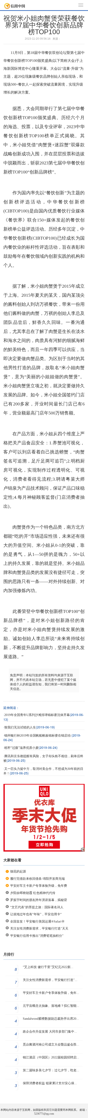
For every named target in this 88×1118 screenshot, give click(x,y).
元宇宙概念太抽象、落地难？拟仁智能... (51, 1005)
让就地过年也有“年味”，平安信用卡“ (36, 914)
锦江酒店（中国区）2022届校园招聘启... (51, 1057)
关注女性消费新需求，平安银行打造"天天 (39, 928)
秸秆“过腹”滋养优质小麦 (21, 747)
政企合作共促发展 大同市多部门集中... (50, 1031)
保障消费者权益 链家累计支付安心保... (50, 1083)
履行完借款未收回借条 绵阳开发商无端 (37, 878)
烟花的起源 (18, 871)
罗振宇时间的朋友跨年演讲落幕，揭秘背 (38, 900)
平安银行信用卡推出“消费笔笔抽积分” (36, 935)
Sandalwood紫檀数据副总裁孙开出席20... (51, 1018)
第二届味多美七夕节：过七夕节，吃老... (51, 1070)
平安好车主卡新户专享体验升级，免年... (51, 993)
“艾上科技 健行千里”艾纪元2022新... (48, 967)
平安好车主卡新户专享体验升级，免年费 (38, 885)
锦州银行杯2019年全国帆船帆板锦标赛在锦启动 (38, 735)
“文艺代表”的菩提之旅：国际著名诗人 (36, 907)
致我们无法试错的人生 (20, 727)
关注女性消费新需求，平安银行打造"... (50, 980)
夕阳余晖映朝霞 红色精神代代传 (32, 893)
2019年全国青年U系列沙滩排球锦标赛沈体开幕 (37, 715)
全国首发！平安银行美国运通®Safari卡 (37, 921)
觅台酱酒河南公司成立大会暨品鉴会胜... (51, 1044)
